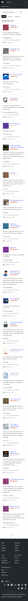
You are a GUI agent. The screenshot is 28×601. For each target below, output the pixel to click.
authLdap (13, 25)
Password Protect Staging (15, 224)
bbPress (4, 572)
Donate (17, 560)
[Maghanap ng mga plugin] (20, 12)
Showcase (17, 543)
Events (16, 557)
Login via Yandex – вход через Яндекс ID (17, 146)
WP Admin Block (15, 507)
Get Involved (18, 555)
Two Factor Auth (15, 399)
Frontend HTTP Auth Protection (15, 272)
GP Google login (15, 298)
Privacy (3, 550)
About (3, 543)
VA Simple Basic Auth (16, 200)
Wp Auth (12, 173)
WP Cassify (13, 98)
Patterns (17, 550)
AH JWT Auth (14, 373)
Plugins (16, 548)
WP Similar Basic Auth (16, 350)
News (2, 545)
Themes (17, 545)
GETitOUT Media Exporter (15, 452)
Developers (4, 560)
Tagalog (7, 581)
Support (3, 557)
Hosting (3, 548)
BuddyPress (5, 575)
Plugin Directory (5, 6)
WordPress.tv (5, 562)
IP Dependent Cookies (17, 479)
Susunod (16, 534)
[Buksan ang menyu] (25, 2)
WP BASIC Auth (15, 49)
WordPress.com (6, 567)
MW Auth (13, 247)
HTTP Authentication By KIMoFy (16, 323)
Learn (2, 555)
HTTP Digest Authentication (14, 425)
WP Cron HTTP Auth (16, 74)
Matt (3, 570)
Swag (17, 562)
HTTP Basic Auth (15, 123)
